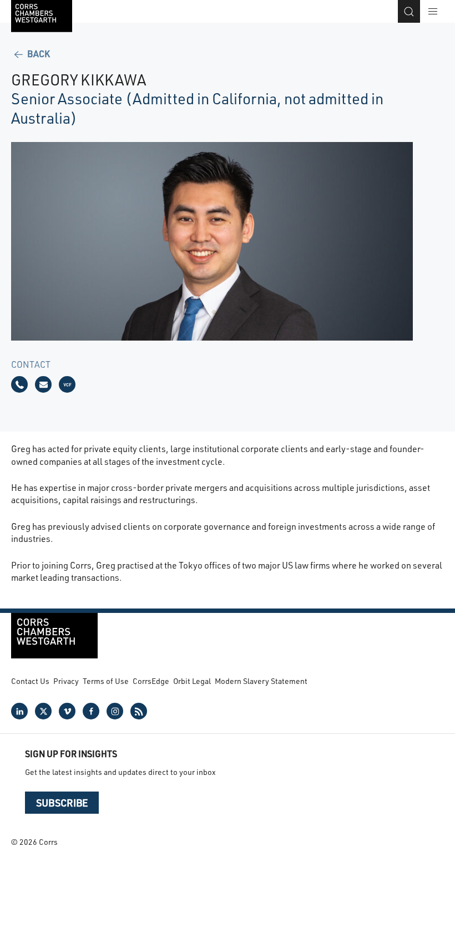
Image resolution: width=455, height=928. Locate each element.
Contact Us (30, 681)
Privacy (66, 681)
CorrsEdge (151, 681)
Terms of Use (106, 681)
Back (38, 53)
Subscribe (62, 802)
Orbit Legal (192, 681)
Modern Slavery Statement (261, 681)
